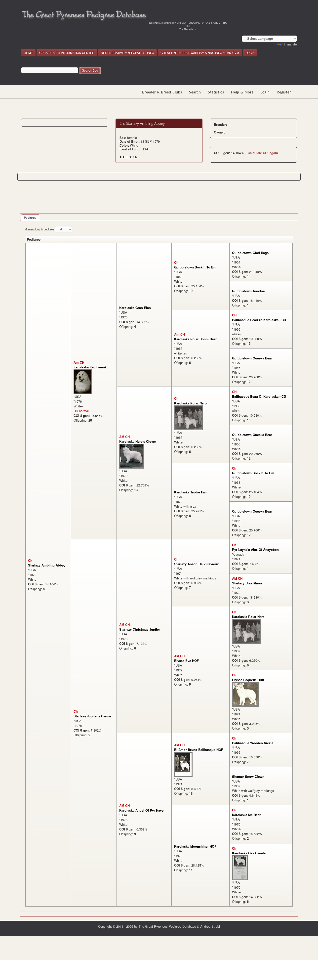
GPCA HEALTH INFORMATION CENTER (66, 52)
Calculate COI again (263, 152)
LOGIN (250, 52)
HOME (28, 52)
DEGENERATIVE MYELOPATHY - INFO (127, 52)
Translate (290, 44)
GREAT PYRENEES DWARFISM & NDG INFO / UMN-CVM (199, 52)
